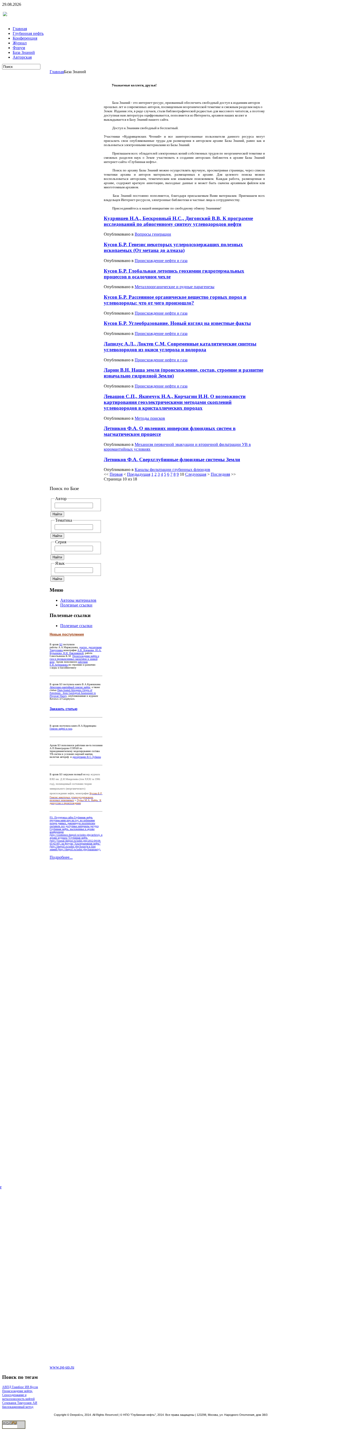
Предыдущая (138, 474)
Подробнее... (61, 857)
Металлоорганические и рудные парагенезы (174, 286)
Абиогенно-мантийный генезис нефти (70, 687)
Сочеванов (9, 1403)
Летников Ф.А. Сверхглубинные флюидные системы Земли (172, 459)
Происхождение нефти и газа (161, 260)
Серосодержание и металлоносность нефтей (18, 1397)
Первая (116, 474)
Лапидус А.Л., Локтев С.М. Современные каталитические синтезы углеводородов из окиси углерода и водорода (180, 346)
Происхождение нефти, (17, 1391)
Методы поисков (150, 418)
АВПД (7, 1387)
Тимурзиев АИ (27, 1403)
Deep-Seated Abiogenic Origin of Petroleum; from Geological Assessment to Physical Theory (73, 693)
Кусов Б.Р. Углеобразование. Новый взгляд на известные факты (177, 323)
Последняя (220, 474)
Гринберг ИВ (21, 1387)
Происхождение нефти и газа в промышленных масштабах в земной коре (74, 659)
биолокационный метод (17, 1407)
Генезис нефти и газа (61, 728)
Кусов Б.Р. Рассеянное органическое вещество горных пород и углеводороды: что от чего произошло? (175, 300)
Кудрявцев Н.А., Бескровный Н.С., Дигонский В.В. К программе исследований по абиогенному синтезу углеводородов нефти (178, 221)
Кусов (34, 1387)
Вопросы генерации (153, 234)
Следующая (195, 474)
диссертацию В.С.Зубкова (86, 756)
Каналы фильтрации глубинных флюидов (172, 469)
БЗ (60, 644)
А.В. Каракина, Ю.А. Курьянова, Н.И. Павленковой (75, 652)
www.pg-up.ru (62, 1367)
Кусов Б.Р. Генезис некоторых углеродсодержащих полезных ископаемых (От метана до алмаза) (173, 247)
